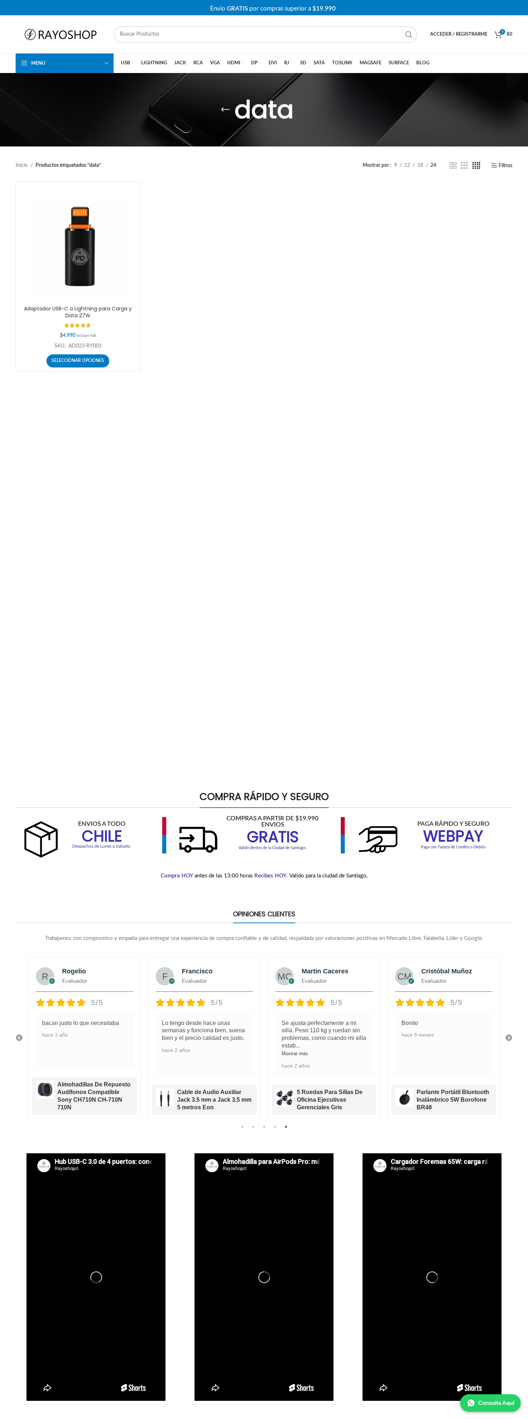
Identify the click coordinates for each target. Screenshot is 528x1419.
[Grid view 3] (464, 165)
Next (508, 1038)
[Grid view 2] (453, 165)
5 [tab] (286, 1130)
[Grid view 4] (476, 165)
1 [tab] (242, 1130)
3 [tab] (264, 1130)
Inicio (22, 165)
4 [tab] (275, 1130)
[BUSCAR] (409, 34)
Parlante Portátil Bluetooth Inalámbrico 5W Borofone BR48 (333, 1099)
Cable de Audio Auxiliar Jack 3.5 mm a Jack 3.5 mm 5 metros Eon (94, 1099)
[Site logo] (61, 34)
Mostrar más (175, 1053)
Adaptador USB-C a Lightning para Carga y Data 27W (78, 312)
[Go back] (225, 109)
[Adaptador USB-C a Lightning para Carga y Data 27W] (78, 243)
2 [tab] (253, 1130)
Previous (19, 1038)
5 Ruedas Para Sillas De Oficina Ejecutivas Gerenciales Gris (210, 1099)
